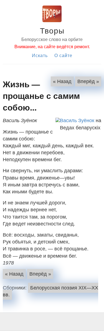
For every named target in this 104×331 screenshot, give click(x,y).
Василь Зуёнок (77, 120)
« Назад (62, 81)
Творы (52, 30)
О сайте (63, 55)
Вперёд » (88, 81)
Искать (40, 55)
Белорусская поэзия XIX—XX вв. (50, 291)
